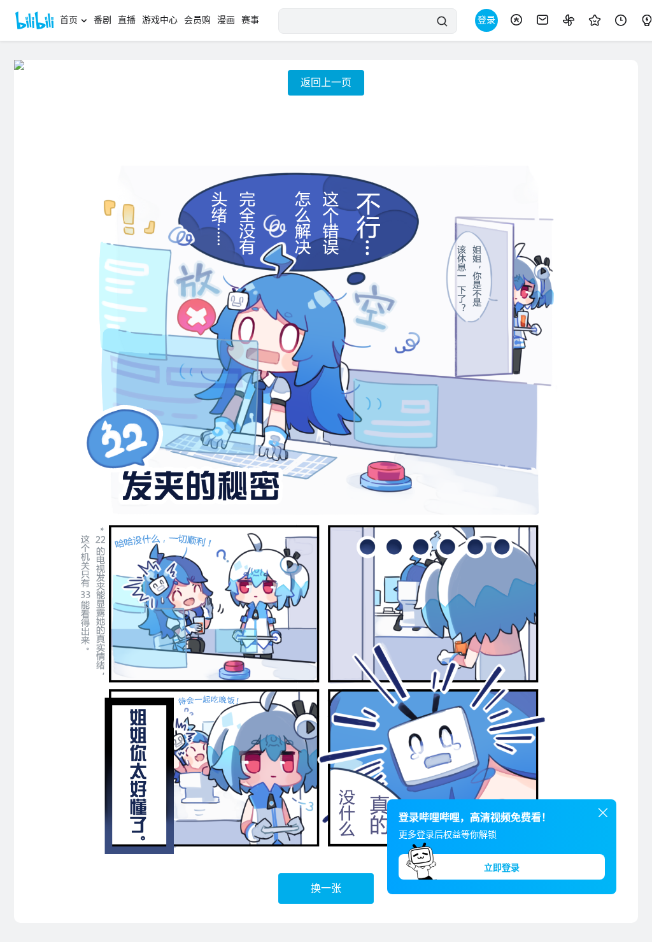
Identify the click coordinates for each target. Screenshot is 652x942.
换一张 (326, 888)
